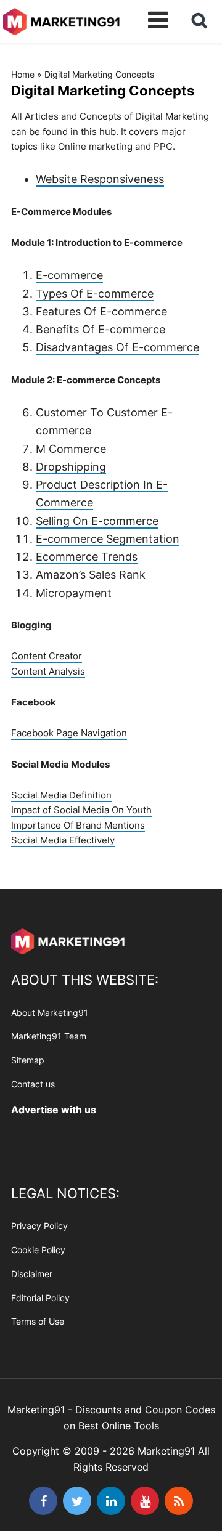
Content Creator (46, 656)
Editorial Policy (40, 1298)
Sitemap (27, 1060)
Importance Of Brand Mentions (78, 825)
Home (23, 74)
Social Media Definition (61, 795)
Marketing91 (61, 20)
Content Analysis (48, 671)
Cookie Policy (38, 1250)
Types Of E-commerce (95, 293)
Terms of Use (37, 1321)
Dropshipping (71, 466)
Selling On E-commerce (97, 520)
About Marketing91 (49, 1012)
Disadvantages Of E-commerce (117, 347)
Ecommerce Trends (87, 556)
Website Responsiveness (100, 179)
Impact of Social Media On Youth (81, 810)
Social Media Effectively (63, 840)
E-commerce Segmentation (107, 538)
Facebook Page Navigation (69, 733)
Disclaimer (31, 1274)
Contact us (33, 1084)
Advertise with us (53, 1109)
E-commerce (69, 275)
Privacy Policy (39, 1225)
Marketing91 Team (48, 1036)
